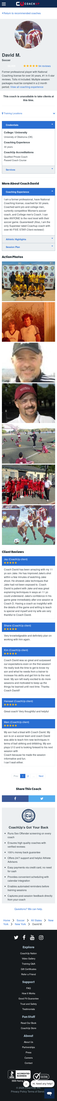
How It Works (28, 993)
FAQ (28, 988)
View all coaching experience (26, 87)
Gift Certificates (28, 969)
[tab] (28, 125)
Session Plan (13, 247)
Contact (28, 1062)
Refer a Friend (28, 974)
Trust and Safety (28, 1003)
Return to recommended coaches (22, 13)
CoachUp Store (28, 1028)
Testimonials (28, 1009)
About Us (28, 1042)
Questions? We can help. (28, 909)
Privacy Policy (19, 1091)
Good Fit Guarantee (29, 998)
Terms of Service (37, 1091)
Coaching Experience (17, 191)
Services (10, 169)
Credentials (12, 124)
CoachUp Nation (28, 953)
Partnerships (28, 1047)
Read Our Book (28, 1022)
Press (28, 1052)
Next (41, 776)
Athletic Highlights (16, 239)
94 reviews (44, 66)
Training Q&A (28, 963)
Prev (16, 776)
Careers (29, 1057)
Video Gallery (28, 958)
